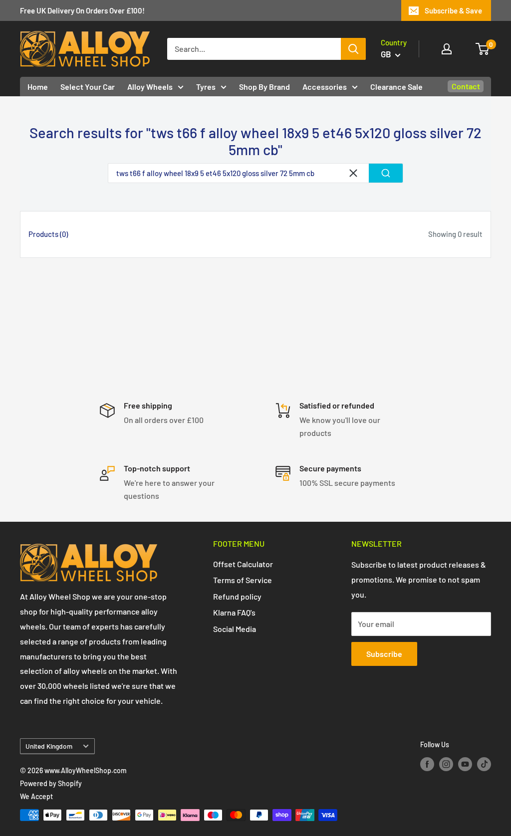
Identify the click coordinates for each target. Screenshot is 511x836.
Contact (466, 86)
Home (37, 86)
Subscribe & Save (453, 10)
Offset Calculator (243, 564)
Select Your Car (87, 86)
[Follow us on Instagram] (446, 764)
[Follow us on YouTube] (465, 764)
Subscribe (384, 653)
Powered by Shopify (51, 783)
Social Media (234, 628)
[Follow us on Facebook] (427, 764)
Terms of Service (242, 580)
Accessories (324, 86)
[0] (483, 49)
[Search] (353, 49)
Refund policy (237, 596)
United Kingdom (48, 746)
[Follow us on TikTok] (484, 764)
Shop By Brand (264, 86)
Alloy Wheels (150, 86)
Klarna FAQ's (234, 612)
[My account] (447, 48)
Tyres (206, 86)
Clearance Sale (396, 86)
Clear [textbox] (353, 173)
